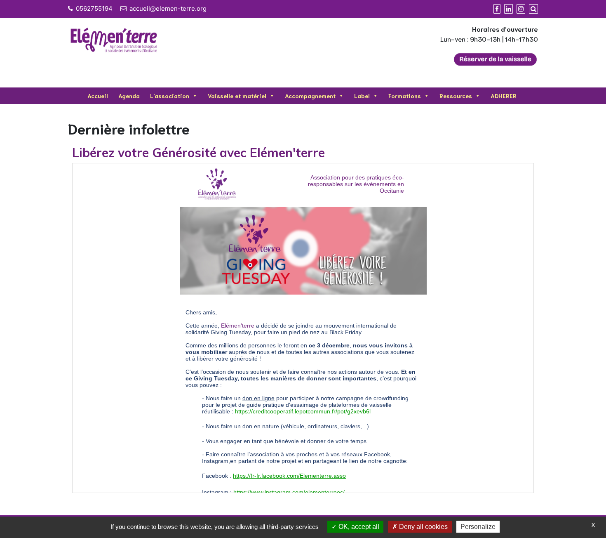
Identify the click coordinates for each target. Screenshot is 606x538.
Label (362, 95)
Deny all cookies (422, 526)
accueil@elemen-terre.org (168, 8)
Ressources (455, 95)
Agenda (129, 95)
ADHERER (504, 95)
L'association (169, 95)
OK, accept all (358, 526)
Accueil (97, 95)
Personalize (478, 526)
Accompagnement (310, 95)
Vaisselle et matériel (237, 95)
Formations (404, 95)
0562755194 (94, 8)
